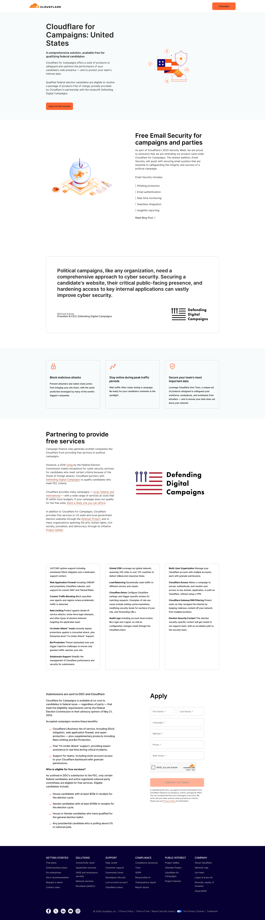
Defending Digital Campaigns (63, 479)
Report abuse (142, 887)
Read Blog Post (144, 217)
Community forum (114, 872)
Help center (111, 862)
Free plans (51, 862)
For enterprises (53, 872)
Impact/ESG (201, 891)
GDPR (138, 872)
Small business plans (56, 867)
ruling (69, 464)
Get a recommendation (57, 877)
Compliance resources (146, 862)
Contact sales (53, 887)
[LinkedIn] (63, 911)
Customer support (115, 867)
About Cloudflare (203, 862)
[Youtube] (70, 911)
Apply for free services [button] (59, 106)
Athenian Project (90, 518)
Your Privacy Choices (193, 911)
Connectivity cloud (85, 862)
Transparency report (145, 882)
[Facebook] (48, 911)
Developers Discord (115, 877)
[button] (224, 6)
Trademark (212, 911)
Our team (199, 872)
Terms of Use (142, 911)
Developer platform (85, 886)
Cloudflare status (114, 887)
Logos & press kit (204, 877)
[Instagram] (77, 911)
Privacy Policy (169, 801)
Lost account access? (117, 882)
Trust (137, 867)
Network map (201, 867)
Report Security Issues (163, 911)
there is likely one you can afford (86, 502)
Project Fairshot (173, 881)
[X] (55, 911)
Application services (86, 867)
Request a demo (54, 882)
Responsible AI (142, 877)
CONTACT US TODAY (177, 782)
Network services (85, 881)
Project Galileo (54, 529)
